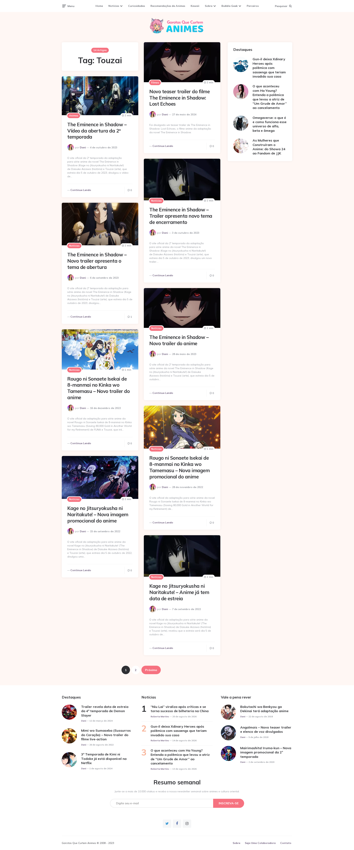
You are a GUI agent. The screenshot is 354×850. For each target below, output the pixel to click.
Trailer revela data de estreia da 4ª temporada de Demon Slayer (104, 711)
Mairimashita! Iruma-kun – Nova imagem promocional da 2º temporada (265, 752)
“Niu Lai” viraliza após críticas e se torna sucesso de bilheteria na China (180, 709)
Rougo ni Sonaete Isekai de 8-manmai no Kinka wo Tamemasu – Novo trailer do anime (98, 388)
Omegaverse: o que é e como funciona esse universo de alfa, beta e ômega (270, 124)
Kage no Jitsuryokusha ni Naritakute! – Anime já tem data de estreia (179, 592)
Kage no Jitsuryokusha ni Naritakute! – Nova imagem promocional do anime (97, 514)
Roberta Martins (160, 716)
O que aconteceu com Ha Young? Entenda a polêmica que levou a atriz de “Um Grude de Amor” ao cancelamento (270, 97)
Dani (165, 114)
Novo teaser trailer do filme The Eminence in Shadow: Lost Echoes (179, 97)
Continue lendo (162, 145)
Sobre (208, 6)
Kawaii (195, 6)
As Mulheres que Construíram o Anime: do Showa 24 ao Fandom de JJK (269, 146)
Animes (73, 115)
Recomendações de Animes (167, 6)
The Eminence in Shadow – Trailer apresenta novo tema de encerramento (180, 216)
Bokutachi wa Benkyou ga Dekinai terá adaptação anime (264, 709)
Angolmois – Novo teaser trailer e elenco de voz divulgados (265, 729)
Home (99, 6)
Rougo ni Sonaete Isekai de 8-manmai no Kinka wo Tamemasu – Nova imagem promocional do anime (179, 467)
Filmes (155, 82)
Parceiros (253, 6)
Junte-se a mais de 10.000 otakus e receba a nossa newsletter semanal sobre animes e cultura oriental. (177, 791)
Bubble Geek (229, 6)
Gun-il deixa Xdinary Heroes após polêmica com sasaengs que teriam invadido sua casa (269, 68)
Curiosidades (136, 6)
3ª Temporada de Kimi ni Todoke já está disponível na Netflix (103, 758)
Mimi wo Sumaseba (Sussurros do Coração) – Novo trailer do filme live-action (106, 734)
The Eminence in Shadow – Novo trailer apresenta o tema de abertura (96, 261)
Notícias (113, 6)
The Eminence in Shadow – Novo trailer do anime (179, 340)
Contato (285, 843)
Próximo (151, 670)
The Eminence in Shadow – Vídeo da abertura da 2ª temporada (96, 130)
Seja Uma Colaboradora (260, 843)
